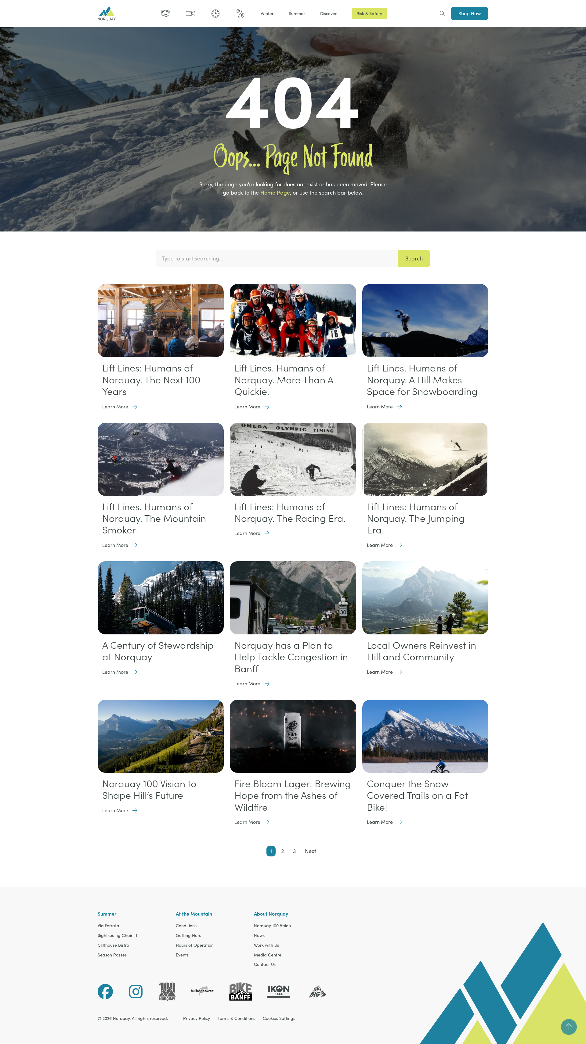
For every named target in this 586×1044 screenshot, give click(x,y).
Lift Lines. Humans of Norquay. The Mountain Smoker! (154, 518)
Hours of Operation (195, 945)
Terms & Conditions (236, 1018)
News (259, 935)
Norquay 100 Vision (272, 925)
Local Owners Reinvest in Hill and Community (421, 651)
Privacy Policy (196, 1018)
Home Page (275, 192)
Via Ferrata (108, 925)
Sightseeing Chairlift (117, 935)
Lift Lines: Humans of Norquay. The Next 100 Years (151, 379)
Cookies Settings (279, 1018)
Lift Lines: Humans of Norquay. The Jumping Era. (416, 518)
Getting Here (188, 935)
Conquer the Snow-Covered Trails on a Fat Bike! (417, 795)
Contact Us (265, 964)
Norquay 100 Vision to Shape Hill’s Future (149, 789)
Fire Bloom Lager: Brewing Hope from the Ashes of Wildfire (292, 795)
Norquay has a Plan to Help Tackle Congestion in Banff (291, 657)
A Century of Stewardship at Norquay (158, 651)
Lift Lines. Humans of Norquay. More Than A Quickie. (283, 379)
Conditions (186, 925)
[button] (267, 13)
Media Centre (267, 955)
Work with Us (266, 945)
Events (182, 955)
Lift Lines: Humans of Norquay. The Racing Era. (289, 512)
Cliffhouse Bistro (113, 945)
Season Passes (112, 955)
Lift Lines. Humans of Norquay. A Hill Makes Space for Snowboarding (422, 379)
